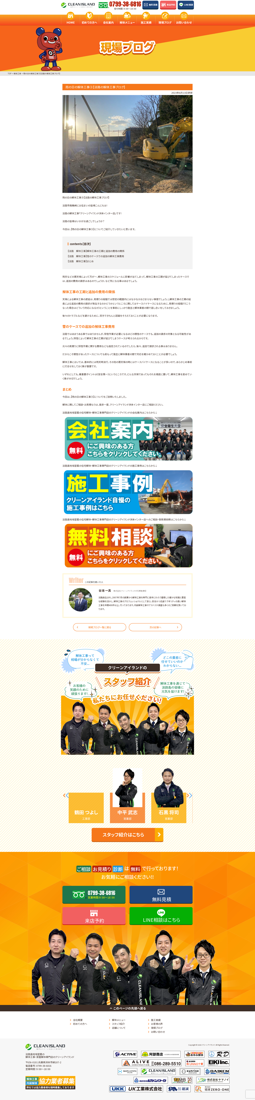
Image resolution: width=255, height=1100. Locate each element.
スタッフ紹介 (118, 1023)
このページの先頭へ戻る (129, 1008)
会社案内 (108, 22)
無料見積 (153, 4)
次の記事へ (155, 627)
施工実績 (146, 22)
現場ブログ (165, 22)
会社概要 (78, 1020)
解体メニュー (127, 22)
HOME (71, 22)
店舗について (119, 1027)
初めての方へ (89, 22)
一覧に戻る (99, 627)
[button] (66, 795)
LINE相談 (188, 4)
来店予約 (171, 4)
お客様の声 (157, 1023)
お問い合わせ (184, 22)
